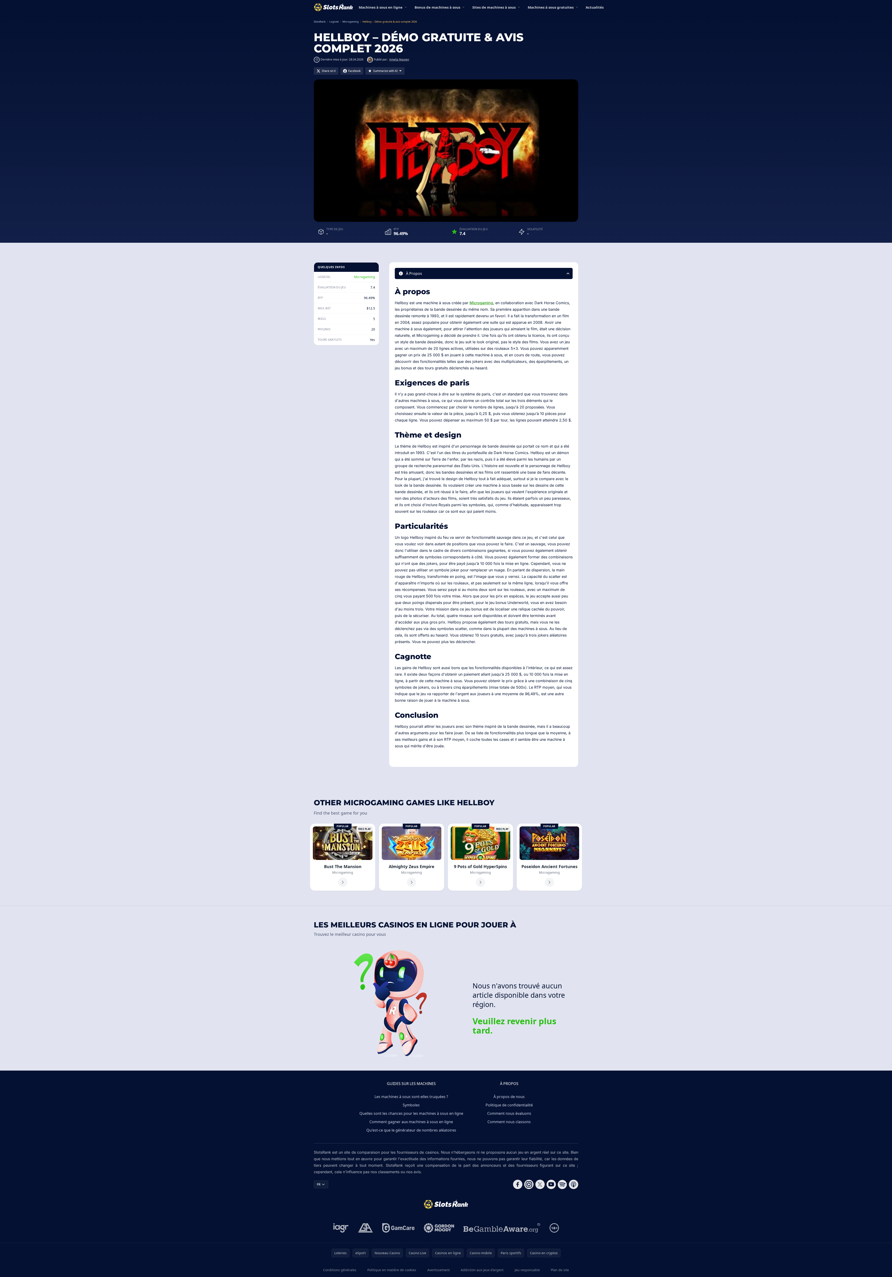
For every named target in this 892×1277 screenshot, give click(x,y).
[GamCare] (398, 1228)
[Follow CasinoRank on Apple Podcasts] (573, 1184)
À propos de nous (509, 1096)
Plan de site (560, 1270)
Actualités (595, 7)
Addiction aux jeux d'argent (482, 1270)
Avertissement (438, 1270)
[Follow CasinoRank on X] (540, 1184)
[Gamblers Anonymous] (365, 1228)
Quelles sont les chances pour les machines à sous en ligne (411, 1113)
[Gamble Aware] (501, 1228)
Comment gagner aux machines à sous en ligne (411, 1121)
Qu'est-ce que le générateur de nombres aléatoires (411, 1130)
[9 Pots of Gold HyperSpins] (480, 857)
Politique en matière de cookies (391, 1270)
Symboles (411, 1105)
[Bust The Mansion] (342, 857)
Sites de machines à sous (494, 7)
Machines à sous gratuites (551, 7)
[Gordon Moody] (439, 1228)
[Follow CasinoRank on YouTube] (551, 1184)
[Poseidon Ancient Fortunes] (549, 857)
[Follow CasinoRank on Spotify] (562, 1184)
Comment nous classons (509, 1121)
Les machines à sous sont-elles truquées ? (411, 1096)
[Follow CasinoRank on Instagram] (529, 1184)
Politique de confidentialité (509, 1105)
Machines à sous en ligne (380, 7)
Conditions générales (339, 1270)
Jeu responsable (527, 1270)
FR (319, 1184)
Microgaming (364, 277)
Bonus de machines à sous (437, 7)
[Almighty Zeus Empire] (411, 857)
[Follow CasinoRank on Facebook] (517, 1184)
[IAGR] (341, 1228)
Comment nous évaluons (509, 1113)
